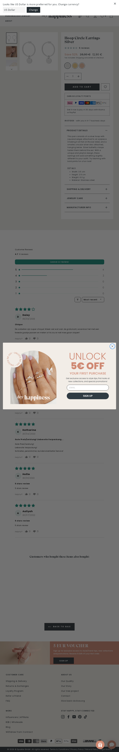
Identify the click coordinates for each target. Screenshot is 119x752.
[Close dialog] (112, 346)
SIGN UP (88, 396)
